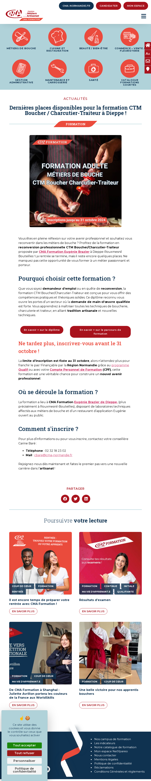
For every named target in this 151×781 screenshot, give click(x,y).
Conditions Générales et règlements (119, 771)
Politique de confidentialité (113, 763)
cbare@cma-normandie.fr (53, 455)
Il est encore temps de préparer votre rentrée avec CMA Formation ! (39, 602)
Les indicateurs (104, 743)
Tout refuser (24, 753)
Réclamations (103, 767)
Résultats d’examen (94, 600)
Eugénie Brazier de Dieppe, (96, 402)
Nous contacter (105, 755)
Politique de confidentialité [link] (24, 770)
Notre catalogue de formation (115, 747)
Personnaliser (24, 761)
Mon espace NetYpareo (111, 751)
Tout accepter (24, 745)
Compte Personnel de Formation (76, 369)
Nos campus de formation (112, 739)
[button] (65, 499)
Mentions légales (106, 759)
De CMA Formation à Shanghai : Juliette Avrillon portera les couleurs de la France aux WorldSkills (38, 693)
